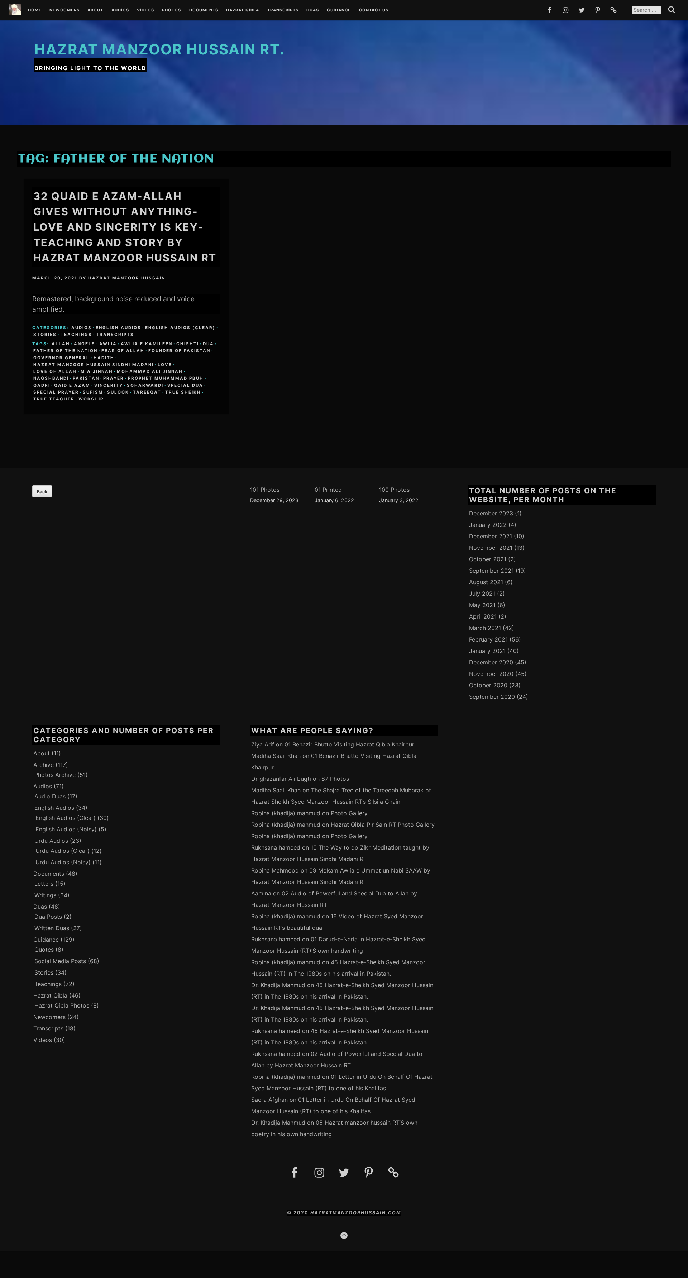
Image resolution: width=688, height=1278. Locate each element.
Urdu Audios (51, 840)
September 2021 (491, 570)
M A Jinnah (97, 371)
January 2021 (487, 650)
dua (208, 343)
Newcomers (64, 10)
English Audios (118, 327)
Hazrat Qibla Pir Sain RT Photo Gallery (383, 824)
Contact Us (373, 10)
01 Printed (328, 489)
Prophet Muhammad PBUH (166, 378)
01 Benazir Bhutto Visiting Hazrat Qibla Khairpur (349, 744)
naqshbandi (51, 378)
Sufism (93, 392)
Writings (45, 895)
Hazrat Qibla (242, 10)
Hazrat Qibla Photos (61, 1005)
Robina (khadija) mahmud (285, 813)
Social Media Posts (60, 961)
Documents (203, 10)
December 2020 (491, 662)
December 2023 (491, 513)
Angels (84, 343)
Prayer (113, 378)
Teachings (76, 334)
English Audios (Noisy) (66, 829)
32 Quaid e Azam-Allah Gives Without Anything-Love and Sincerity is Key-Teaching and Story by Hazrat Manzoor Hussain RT (124, 227)
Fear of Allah (122, 350)
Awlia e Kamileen (146, 343)
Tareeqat (147, 392)
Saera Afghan (269, 1099)
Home (35, 10)
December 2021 (490, 536)
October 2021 (487, 559)
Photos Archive (55, 774)
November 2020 (491, 673)
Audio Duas (50, 796)
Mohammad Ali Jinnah (150, 371)
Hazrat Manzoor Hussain (126, 277)
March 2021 (485, 627)
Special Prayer (56, 392)
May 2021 (482, 605)
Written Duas (51, 928)
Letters (43, 883)
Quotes (44, 949)
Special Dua (185, 385)
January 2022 (488, 524)
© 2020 (298, 1212)
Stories (45, 334)
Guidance (339, 10)
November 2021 (490, 547)
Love (165, 364)
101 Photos (265, 489)
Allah (61, 343)
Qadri (41, 385)
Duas (312, 10)
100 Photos (394, 489)
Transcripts (282, 10)
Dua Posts (48, 916)
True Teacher (54, 399)
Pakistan (86, 378)
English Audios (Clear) (180, 327)
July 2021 (482, 593)
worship (91, 399)
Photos (171, 10)
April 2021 (483, 616)
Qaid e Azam (72, 385)
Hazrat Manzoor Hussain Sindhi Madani (93, 364)
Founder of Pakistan (179, 350)
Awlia (108, 343)
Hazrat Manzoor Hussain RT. (159, 49)
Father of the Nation (65, 350)
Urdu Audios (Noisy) (63, 862)
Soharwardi (145, 385)
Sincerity (108, 385)
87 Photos (335, 778)
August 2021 (486, 582)
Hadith (104, 357)
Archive (43, 764)
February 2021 (488, 639)
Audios (120, 10)
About (95, 10)
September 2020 (492, 696)
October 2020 (488, 685)
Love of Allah (55, 371)
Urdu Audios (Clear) (62, 850)
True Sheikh (183, 392)
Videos (145, 10)
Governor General (61, 357)
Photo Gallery (349, 813)
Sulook (118, 392)
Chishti (187, 343)
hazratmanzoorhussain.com (355, 1212)
